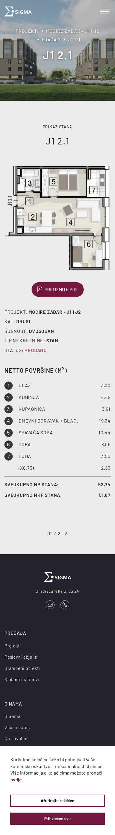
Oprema (12, 716)
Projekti (27, 31)
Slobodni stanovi (21, 679)
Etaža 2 (51, 39)
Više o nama (17, 727)
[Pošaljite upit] (50, 604)
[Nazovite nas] (65, 604)
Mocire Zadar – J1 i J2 (72, 31)
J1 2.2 (54, 533)
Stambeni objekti (22, 668)
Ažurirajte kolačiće (57, 800)
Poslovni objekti (21, 657)
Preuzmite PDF (61, 289)
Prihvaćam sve (57, 818)
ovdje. (16, 779)
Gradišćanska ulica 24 (57, 591)
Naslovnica (16, 738)
